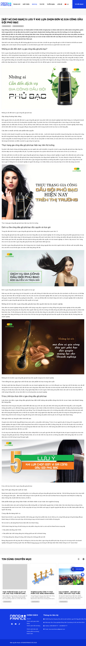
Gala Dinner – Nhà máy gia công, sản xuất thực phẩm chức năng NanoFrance (69, 592)
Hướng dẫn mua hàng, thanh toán (33, 632)
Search (29, 618)
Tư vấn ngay (79, 4)
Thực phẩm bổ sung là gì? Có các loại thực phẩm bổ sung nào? (14, 592)
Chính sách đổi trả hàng (33, 625)
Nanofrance (35, 543)
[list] (43, 584)
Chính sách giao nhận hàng (33, 622)
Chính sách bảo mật (32, 629)
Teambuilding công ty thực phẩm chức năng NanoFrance (42, 592)
